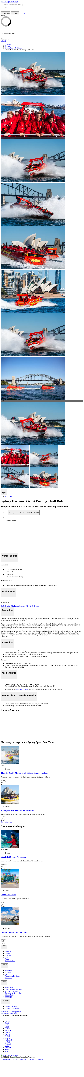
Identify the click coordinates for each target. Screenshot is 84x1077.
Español (7, 1032)
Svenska (7, 1049)
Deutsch (7, 1028)
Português (8, 1044)
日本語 (7, 1042)
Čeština (7, 1025)
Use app (3, 41)
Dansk (7, 1027)
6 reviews (8, 496)
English (7, 1021)
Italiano (7, 1038)
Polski (7, 1046)
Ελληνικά (8, 1030)
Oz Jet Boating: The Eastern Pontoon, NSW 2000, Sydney (20, 606)
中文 (6, 1051)
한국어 (7, 1036)
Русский (8, 1048)
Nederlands (8, 1040)
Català (7, 1023)
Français (7, 1034)
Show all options (6, 822)
